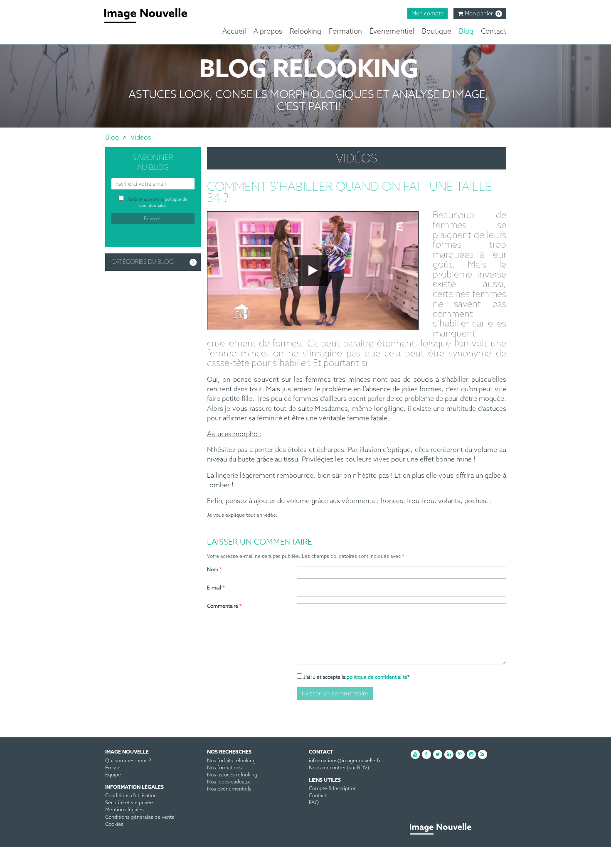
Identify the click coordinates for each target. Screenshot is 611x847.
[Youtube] (415, 754)
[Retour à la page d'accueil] (152, 15)
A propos (268, 31)
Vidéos (141, 138)
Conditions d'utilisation (131, 796)
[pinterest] (460, 754)
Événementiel (392, 31)
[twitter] (437, 754)
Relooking (305, 31)
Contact (493, 31)
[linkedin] (448, 754)
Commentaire (224, 606)
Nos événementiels (229, 789)
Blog (466, 31)
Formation (345, 31)
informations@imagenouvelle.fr (344, 761)
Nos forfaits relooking (231, 761)
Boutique (436, 31)
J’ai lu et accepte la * (356, 677)
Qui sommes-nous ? (128, 761)
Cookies (114, 824)
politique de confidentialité (377, 677)
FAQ (314, 803)
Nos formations (224, 768)
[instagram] (471, 754)
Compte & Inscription (333, 789)
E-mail (216, 588)
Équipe (113, 775)
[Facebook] (426, 754)
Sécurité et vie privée (129, 803)
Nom (214, 570)
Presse (113, 768)
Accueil (234, 31)
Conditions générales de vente (140, 817)
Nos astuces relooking (232, 775)
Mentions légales (124, 810)
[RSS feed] (482, 754)
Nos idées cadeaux (228, 782)
